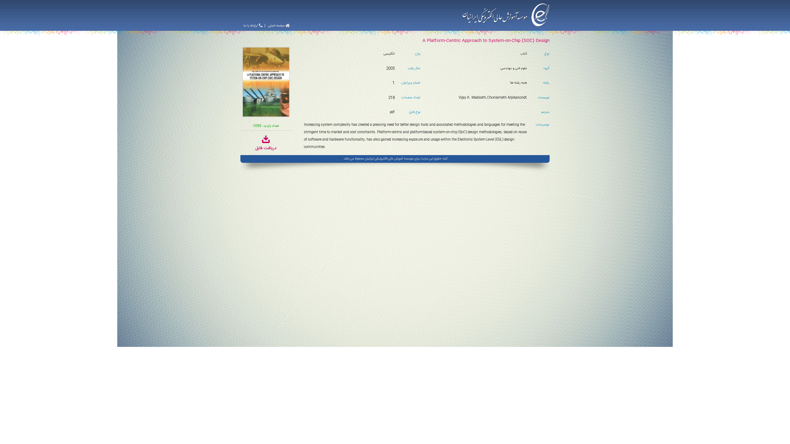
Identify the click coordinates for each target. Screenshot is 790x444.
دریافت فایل (265, 148)
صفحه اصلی (276, 26)
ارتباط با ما (251, 26)
